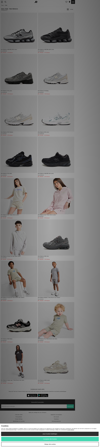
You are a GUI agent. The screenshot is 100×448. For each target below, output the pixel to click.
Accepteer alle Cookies (50, 439)
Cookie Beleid (70, 429)
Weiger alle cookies (50, 444)
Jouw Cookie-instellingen (49, 434)
